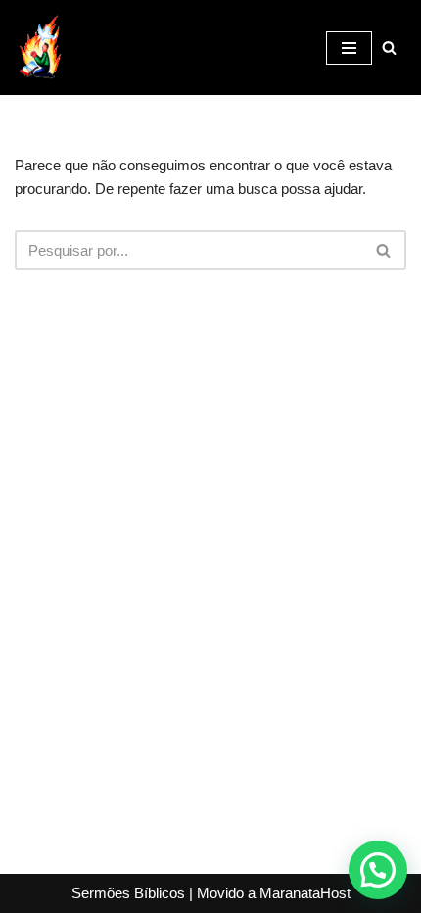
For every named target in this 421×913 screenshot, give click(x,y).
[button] (378, 870)
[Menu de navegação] (349, 48)
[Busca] (389, 47)
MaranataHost (305, 893)
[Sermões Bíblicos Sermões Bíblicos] (39, 47)
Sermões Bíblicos (128, 893)
